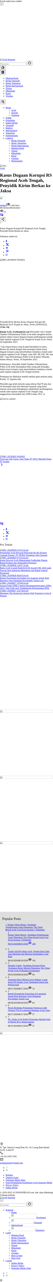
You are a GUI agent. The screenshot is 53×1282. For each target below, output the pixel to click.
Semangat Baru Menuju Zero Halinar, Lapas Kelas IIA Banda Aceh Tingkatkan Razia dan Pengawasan (28, 982)
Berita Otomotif (13, 81)
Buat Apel (15, 1258)
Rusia (8, 93)
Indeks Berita (12, 1187)
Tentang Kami (12, 1177)
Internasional (17, 1225)
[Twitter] (7, 245)
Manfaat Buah (12, 78)
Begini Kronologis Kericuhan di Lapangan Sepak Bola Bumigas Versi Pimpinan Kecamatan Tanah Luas (24, 579)
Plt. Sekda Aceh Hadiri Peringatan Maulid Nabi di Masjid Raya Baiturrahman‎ (29, 1020)
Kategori (9, 1210)
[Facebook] (6, 241)
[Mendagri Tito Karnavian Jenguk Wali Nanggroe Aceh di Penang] (12, 591)
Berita (14, 1212)
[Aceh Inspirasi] (7, 59)
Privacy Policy (12, 1185)
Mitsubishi (10, 91)
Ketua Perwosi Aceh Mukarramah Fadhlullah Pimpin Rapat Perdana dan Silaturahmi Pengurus (23, 561)
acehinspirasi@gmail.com (11, 1163)
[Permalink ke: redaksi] (3, 201)
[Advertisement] (26, 31)
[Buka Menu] (3, 72)
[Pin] (7, 252)
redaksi (3, 205)
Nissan (9, 88)
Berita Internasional (14, 86)
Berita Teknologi (13, 83)
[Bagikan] (3, 219)
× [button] (1, 1200)
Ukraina (9, 96)
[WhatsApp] (7, 255)
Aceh (2, 168)
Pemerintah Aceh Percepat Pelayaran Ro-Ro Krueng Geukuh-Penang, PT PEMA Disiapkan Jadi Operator (23, 553)
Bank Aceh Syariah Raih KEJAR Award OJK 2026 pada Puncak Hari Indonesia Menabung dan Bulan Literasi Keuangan (25, 570)
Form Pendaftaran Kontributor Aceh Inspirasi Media (29, 1182)
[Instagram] (7, 1170)
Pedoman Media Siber (15, 1180)
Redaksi (9, 1175)
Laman (9, 1260)
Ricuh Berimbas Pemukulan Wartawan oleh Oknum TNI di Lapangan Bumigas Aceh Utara (29, 1009)
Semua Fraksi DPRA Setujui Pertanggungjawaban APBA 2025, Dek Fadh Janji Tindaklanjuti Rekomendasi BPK (26, 586)
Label (8, 1233)
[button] (29, 63)
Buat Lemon (16, 1255)
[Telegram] (7, 248)
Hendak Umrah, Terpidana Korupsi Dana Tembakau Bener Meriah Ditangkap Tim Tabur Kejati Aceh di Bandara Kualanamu (29, 968)
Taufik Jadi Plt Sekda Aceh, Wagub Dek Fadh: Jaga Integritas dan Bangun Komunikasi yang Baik (29, 954)
